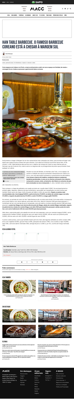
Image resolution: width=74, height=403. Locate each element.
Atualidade (37, 376)
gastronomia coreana (10, 62)
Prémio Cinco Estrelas (58, 15)
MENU (3, 2)
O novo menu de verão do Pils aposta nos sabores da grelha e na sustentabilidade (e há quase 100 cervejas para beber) (19, 295)
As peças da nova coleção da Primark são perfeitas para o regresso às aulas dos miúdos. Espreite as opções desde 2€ (53, 351)
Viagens (24, 8)
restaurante (29, 62)
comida (3, 62)
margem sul (24, 62)
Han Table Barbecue (18, 62)
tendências (21, 15)
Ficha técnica (59, 378)
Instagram (8, 255)
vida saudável (14, 15)
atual (8, 15)
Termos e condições (61, 384)
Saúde (24, 10)
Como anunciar (61, 380)
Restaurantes (24, 6)
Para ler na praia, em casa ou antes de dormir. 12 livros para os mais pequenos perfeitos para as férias (53, 345)
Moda (36, 386)
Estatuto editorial (61, 376)
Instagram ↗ (48, 376)
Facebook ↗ (48, 378)
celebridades (28, 15)
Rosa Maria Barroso (8, 347)
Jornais (12, 2)
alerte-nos (28, 269)
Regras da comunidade (62, 382)
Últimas (4, 341)
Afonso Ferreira (42, 359)
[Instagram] (62, 8)
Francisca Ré (20, 297)
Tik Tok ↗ (47, 380)
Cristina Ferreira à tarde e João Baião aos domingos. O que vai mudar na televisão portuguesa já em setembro (53, 356)
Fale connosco (60, 374)
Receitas (49, 10)
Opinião (49, 8)
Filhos (36, 384)
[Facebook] (65, 8)
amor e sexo (35, 15)
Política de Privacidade (62, 387)
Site (4, 255)
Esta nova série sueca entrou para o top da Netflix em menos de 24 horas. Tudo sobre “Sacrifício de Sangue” (18, 351)
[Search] (70, 8)
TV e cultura (42, 15)
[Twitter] (67, 8)
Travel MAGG (49, 15)
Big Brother (49, 6)
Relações (37, 389)
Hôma (65, 15)
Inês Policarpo (42, 347)
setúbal (33, 62)
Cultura (37, 380)
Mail (8, 2)
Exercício (37, 382)
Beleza (36, 378)
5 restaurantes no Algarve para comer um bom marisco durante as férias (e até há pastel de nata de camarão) (55, 335)
